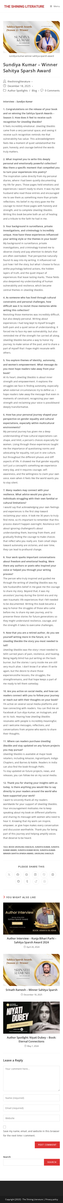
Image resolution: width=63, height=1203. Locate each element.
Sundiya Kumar (42, 847)
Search (7, 1156)
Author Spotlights (18, 90)
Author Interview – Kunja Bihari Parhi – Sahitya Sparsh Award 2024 (31, 940)
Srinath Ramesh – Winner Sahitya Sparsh (31, 990)
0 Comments (52, 90)
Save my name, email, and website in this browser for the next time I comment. (31, 1133)
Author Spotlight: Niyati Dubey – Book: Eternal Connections (31, 1039)
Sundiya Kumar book (28, 850)
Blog (34, 90)
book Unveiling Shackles (21, 847)
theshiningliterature (19, 81)
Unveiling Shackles (44, 853)
